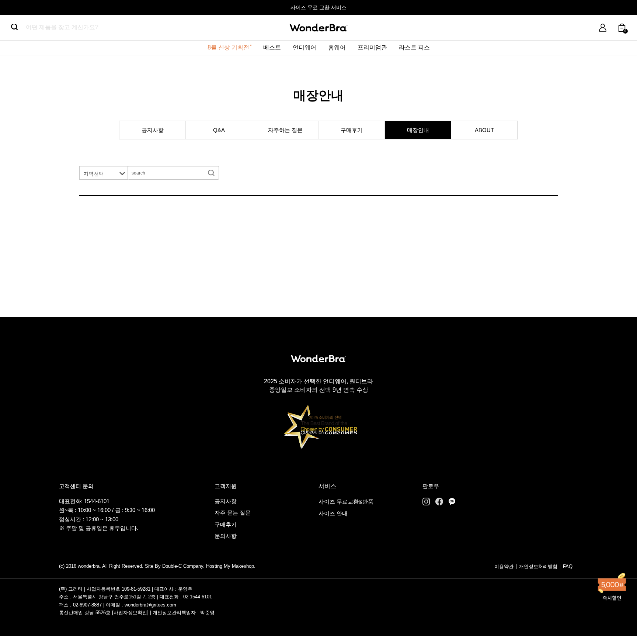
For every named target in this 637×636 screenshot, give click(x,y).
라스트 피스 (414, 47)
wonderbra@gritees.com (150, 605)
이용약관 (504, 566)
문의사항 (226, 536)
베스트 (272, 47)
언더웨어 (304, 47)
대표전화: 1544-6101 (84, 501)
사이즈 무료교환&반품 (345, 501)
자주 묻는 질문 (233, 512)
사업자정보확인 (130, 612)
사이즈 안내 (333, 513)
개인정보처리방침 (538, 566)
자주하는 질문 (285, 130)
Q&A (219, 130)
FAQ (567, 566)
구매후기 (352, 130)
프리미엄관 (372, 47)
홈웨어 (337, 47)
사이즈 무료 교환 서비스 (318, 7)
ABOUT (484, 130)
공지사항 (153, 130)
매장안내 (418, 130)
